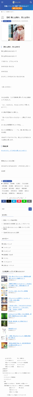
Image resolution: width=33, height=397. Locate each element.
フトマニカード (7, 262)
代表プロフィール (13, 389)
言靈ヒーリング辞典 (9, 366)
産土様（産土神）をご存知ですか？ (18, 321)
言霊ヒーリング (7, 244)
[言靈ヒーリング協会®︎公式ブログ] (16, 2)
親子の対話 (11, 188)
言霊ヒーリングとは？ (10, 364)
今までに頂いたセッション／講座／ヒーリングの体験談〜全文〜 (16, 373)
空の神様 (11, 186)
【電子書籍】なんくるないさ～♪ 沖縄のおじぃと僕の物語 (16, 385)
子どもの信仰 (25, 183)
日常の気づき (14, 190)
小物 (5, 381)
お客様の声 (5, 368)
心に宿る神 (4, 188)
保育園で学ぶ (12, 193)
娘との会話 (4, 193)
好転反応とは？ (12, 328)
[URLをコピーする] (29, 201)
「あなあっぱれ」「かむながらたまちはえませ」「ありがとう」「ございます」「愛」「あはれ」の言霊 (19, 307)
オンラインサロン (21, 364)
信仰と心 (27, 190)
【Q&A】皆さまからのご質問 (11, 232)
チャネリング (7, 251)
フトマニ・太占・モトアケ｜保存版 (18, 291)
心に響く (18, 183)
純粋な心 (18, 188)
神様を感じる (20, 193)
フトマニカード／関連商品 (9, 377)
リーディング (7, 247)
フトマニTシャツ (7, 379)
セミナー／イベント (21, 360)
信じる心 (27, 186)
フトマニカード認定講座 (22, 362)
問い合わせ (21, 387)
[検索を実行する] (30, 209)
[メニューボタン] (2, 2)
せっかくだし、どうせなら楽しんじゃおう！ (14, 150)
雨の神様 (12, 183)
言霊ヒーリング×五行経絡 (10, 362)
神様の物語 (24, 188)
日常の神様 (4, 186)
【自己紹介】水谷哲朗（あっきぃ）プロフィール (16, 223)
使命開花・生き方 (7, 21)
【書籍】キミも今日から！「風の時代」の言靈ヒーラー (16, 383)
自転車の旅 (6, 183)
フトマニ (5, 258)
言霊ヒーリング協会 (13, 392)
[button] (3, 201)
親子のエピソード (19, 186)
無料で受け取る (17, 8)
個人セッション (20, 366)
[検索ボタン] (31, 2)
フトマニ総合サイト (9, 360)
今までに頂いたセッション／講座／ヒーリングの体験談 (16, 228)
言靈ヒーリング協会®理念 (10, 220)
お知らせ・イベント (8, 265)
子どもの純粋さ (5, 190)
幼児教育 (21, 190)
